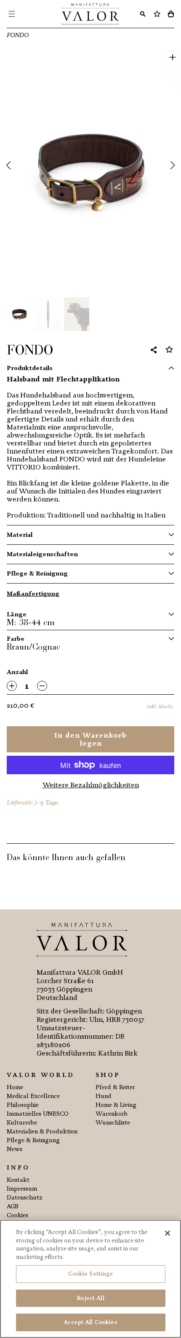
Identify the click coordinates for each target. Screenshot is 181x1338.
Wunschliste (113, 1122)
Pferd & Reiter (115, 1087)
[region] (90, 1279)
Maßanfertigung (33, 593)
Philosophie (23, 1105)
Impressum (22, 1188)
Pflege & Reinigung (37, 573)
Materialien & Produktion (42, 1131)
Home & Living (116, 1105)
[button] (8, 165)
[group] (90, 169)
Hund (104, 1096)
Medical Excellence (33, 1096)
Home (15, 1087)
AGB (13, 1206)
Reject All (90, 1298)
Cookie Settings (90, 1274)
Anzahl (17, 672)
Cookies (17, 1215)
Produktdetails (30, 368)
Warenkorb (112, 1113)
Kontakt (18, 1179)
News (14, 1149)
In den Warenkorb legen (90, 739)
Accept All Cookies (90, 1322)
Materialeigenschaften (42, 554)
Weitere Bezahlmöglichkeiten (91, 785)
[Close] (167, 1233)
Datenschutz (25, 1197)
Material (20, 534)
